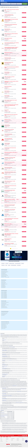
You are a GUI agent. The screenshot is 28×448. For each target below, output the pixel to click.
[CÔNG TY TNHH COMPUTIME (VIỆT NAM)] (2, 96)
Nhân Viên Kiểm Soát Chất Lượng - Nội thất (10, 152)
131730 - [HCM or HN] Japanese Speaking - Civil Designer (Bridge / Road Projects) (11, 234)
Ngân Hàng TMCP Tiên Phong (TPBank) (9, 82)
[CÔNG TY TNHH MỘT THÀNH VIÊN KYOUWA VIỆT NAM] (2, 168)
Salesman (22, 263)
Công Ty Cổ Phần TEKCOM (7, 153)
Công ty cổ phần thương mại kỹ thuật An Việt (9, 214)
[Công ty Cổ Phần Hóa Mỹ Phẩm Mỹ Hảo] (2, 130)
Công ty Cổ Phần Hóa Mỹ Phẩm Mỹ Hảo (9, 130)
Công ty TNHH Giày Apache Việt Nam (8, 20)
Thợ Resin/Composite (7, 143)
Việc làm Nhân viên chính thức (4, 312)
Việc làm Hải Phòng (4, 398)
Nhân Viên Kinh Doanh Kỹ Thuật (8, 167)
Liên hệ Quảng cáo (8, 446)
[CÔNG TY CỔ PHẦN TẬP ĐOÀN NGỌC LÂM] (2, 92)
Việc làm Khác (2, 315)
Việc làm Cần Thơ (4, 400)
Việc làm (1, 334)
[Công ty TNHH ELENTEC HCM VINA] (2, 73)
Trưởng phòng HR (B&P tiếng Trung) (9, 14)
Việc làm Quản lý (3, 305)
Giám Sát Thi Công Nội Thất (8, 176)
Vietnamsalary (2, 410)
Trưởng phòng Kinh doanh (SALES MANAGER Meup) (11, 24)
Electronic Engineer (7, 95)
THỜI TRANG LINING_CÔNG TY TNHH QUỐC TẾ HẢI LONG (10, 172)
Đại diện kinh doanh (11, 263)
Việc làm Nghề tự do (3, 314)
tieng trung (3, 265)
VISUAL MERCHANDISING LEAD (8, 138)
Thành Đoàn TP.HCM (16, 445)
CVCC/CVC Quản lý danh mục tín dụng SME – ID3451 (10, 199)
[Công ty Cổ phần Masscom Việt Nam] (2, 25)
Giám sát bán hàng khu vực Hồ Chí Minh (9, 129)
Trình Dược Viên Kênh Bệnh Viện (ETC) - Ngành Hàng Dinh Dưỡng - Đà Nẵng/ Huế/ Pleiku (11, 219)
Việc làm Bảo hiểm (3, 273)
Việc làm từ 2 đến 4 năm (4, 325)
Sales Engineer (6, 119)
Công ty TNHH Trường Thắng (8, 177)
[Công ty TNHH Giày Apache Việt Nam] (2, 20)
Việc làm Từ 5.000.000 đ (4, 292)
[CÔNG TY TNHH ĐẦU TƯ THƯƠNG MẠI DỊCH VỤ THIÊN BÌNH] (2, 230)
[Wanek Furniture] (2, 39)
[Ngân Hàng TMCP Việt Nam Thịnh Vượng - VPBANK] (2, 200)
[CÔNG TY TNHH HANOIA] (2, 144)
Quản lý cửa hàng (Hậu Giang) (8, 86)
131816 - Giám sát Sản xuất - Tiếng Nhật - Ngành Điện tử (11, 33)
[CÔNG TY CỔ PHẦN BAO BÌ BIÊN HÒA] (2, 163)
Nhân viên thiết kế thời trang (8, 238)
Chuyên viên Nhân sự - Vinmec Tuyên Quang (10, 209)
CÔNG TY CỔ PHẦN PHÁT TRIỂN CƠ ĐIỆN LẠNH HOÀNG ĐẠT (11, 48)
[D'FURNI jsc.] (2, 111)
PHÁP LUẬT (2, 441)
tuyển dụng (10, 346)
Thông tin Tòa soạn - (12, 445)
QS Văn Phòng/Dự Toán (7, 52)
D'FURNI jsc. (6, 110)
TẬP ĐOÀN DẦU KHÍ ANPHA (7, 125)
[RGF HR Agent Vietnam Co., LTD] (2, 10)
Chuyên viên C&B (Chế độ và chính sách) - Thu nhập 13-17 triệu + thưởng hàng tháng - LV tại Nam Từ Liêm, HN (11, 47)
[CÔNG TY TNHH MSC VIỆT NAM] (2, 63)
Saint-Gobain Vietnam (7, 148)
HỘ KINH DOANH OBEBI (7, 239)
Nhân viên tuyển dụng (7, 223)
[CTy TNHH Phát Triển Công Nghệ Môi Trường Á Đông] (2, 115)
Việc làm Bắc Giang (3, 286)
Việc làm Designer (3, 416)
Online (6, 265)
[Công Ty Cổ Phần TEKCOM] (2, 153)
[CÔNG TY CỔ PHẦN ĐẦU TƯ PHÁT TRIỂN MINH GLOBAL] (2, 195)
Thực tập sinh (18, 265)
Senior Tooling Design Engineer (8, 38)
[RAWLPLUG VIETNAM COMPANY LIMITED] (2, 158)
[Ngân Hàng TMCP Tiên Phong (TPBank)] (2, 82)
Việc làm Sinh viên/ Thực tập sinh (5, 302)
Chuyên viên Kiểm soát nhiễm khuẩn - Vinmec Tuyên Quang (12, 42)
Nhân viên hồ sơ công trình (8, 57)
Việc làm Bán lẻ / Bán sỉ (3, 272)
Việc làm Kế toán (2, 412)
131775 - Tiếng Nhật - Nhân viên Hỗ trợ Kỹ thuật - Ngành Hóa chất (12, 9)
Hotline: (19, 446)
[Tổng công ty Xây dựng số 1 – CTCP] (2, 191)
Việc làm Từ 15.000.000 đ (4, 295)
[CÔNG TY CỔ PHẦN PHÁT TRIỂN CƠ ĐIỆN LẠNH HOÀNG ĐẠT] (2, 48)
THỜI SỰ (1, 439)
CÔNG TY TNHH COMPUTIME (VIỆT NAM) (9, 96)
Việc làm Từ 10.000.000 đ (4, 294)
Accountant (7, 263)
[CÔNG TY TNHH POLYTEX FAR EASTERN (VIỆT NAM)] (2, 68)
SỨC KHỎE (18, 440)
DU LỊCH (6, 441)
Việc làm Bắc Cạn (3, 285)
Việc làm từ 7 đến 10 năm (4, 327)
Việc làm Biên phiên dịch (4, 274)
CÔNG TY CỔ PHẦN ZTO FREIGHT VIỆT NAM (9, 15)
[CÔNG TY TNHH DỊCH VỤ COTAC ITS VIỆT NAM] (2, 206)
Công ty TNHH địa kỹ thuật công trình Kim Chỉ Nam (10, 58)
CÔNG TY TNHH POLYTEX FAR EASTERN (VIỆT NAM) (10, 68)
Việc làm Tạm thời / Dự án (4, 313)
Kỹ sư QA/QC (6, 194)
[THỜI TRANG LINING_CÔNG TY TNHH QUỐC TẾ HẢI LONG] (2, 173)
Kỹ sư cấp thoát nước (17, 263)
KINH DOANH (7, 438)
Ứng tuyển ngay (24, 17)
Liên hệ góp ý (16, 446)
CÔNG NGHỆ (7, 439)
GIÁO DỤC (23, 438)
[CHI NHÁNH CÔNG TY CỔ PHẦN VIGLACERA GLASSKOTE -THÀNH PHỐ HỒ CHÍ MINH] (2, 53)
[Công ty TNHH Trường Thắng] (2, 177)
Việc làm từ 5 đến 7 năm (3, 326)
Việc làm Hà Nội (3, 281)
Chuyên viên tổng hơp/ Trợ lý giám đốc (9, 243)
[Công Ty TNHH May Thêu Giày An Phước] (2, 139)
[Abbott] (2, 105)
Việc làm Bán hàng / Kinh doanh (4, 271)
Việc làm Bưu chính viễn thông (4, 275)
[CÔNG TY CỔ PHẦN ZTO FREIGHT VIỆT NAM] (2, 15)
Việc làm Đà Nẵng (4, 393)
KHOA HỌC (18, 439)
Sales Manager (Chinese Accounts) (9, 62)
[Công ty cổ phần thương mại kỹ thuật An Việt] (2, 215)
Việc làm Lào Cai (18, 402)
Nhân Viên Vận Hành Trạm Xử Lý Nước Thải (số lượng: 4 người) (11, 114)
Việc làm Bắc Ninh (3, 287)
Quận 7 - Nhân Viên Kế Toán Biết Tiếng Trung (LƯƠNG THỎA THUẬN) (12, 67)
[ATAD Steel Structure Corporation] (2, 30)
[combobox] (6, 4)
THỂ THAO (18, 438)
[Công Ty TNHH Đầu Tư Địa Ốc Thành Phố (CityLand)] (2, 135)
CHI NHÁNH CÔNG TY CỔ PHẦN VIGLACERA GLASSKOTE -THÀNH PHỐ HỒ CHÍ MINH (12, 53)
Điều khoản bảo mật (12, 446)
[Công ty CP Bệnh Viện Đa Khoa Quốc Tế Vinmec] (2, 43)
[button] (21, 12)
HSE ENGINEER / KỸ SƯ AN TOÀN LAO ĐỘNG (10, 157)
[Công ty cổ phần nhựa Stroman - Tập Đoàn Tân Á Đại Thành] (2, 244)
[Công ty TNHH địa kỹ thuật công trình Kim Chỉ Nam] (2, 59)
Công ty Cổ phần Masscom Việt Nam (8, 25)
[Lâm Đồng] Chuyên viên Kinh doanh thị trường (10, 147)
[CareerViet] (24, 435)
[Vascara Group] (2, 87)
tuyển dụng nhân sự (14, 385)
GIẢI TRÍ (12, 440)
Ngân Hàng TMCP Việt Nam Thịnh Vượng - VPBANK (10, 200)
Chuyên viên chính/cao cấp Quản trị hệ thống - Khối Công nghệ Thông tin (11, 81)
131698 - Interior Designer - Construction (9, 76)
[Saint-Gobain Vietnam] (2, 148)
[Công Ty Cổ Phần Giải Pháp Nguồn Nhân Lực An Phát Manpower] (2, 224)
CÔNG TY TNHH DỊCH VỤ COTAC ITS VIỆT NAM (9, 205)
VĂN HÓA (12, 439)
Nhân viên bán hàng (13, 265)
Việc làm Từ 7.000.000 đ (3, 293)
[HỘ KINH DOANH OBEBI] (2, 240)
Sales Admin (3, 263)
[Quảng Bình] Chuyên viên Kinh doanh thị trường (10, 185)
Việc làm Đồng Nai (10, 395)
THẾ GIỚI (1, 440)
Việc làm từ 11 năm (3, 328)
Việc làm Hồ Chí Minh (3, 282)
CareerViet (12, 432)
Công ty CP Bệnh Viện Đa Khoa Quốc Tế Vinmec (10, 43)
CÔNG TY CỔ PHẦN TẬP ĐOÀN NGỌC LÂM (9, 91)
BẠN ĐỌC (23, 439)
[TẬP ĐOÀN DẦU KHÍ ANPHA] (2, 126)
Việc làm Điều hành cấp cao (4, 307)
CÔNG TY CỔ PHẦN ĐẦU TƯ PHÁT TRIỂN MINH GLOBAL (10, 195)
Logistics (9, 265)
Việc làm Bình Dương (4, 395)
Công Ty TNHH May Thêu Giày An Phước (9, 139)
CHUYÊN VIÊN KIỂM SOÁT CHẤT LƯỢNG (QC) (10, 190)
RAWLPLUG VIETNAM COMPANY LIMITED (9, 158)
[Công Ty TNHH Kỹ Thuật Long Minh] (2, 120)
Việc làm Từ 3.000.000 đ (4, 291)
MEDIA (1, 438)
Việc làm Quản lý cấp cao (4, 306)
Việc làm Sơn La (21, 402)
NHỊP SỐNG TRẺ (12, 438)
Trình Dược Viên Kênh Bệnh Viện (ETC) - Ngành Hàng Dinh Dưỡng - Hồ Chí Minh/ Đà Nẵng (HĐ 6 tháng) (11, 105)
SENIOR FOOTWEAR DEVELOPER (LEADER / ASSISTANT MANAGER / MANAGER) (11, 19)
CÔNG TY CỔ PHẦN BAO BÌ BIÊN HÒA (8, 163)
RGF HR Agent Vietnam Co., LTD (8, 34)
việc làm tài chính (19, 391)
